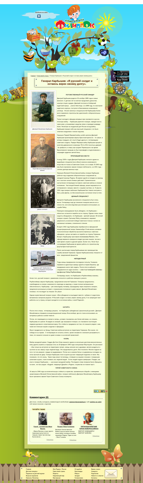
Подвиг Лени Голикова (65, 426)
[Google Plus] (106, 391)
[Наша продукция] (33, 35)
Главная (33, 76)
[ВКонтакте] (95, 391)
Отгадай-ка (78, 469)
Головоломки (79, 478)
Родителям (94, 473)
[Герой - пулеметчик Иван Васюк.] (43, 418)
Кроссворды (78, 471)
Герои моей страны (43, 76)
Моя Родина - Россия (59, 469)
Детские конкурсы (31, 471)
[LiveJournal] (104, 391)
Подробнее (49, 440)
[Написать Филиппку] (108, 112)
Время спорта (95, 469)
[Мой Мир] (102, 391)
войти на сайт (95, 402)
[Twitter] (98, 391)
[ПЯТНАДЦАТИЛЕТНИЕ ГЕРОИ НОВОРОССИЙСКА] (88, 418)
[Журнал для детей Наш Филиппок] (75, 17)
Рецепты (55, 473)
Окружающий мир (58, 476)
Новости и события (97, 476)
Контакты (94, 478)
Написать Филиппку (32, 478)
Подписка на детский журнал (35, 473)
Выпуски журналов (32, 476)
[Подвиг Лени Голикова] (65, 418)
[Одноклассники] (100, 391)
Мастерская (56, 478)
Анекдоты (94, 471)
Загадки (77, 476)
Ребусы (77, 473)
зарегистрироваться (77, 402)
